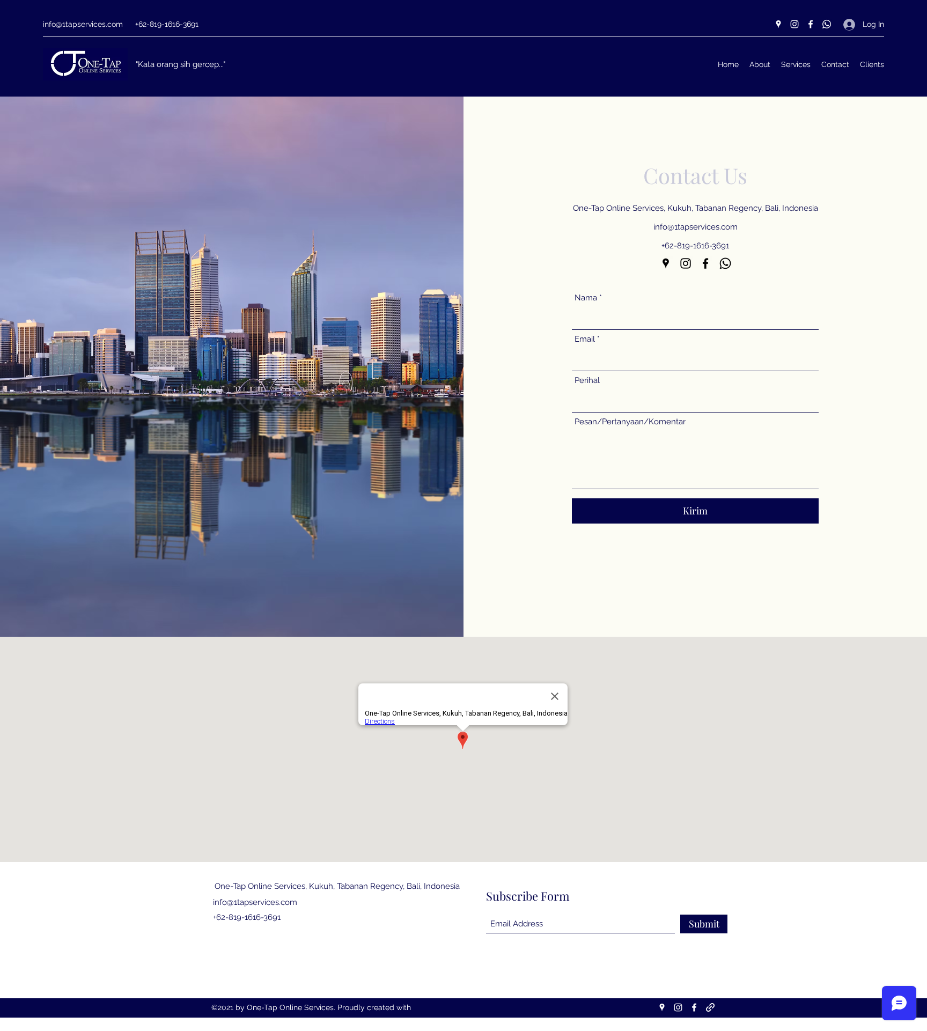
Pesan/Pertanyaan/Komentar (630, 422)
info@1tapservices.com (83, 24)
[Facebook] (810, 24)
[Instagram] (794, 24)
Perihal (587, 381)
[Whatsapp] (826, 24)
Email (585, 339)
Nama (586, 298)
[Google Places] (778, 24)
